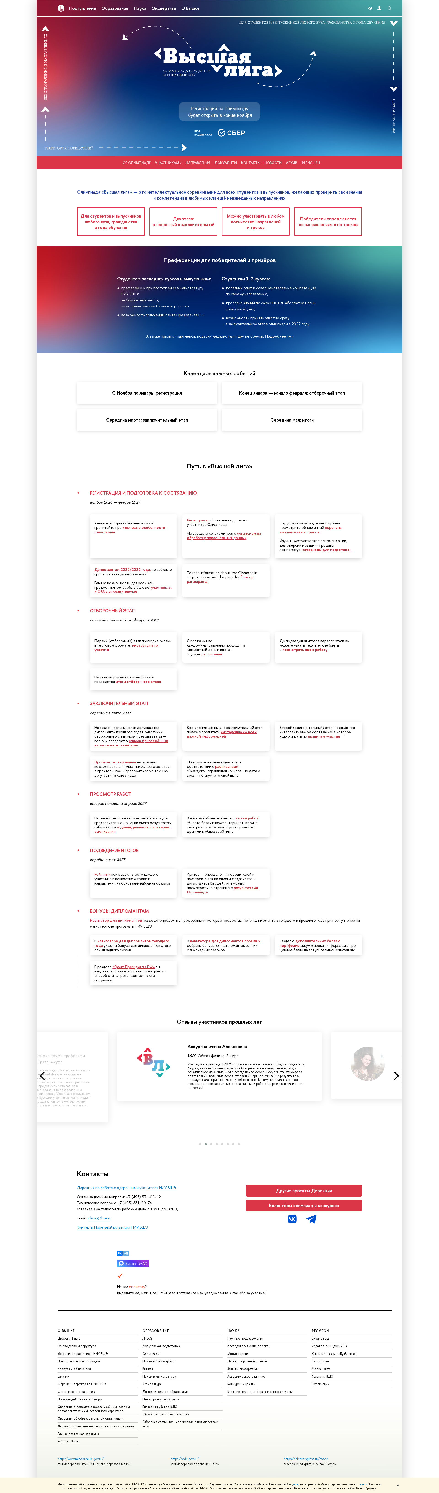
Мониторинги (237, 1353)
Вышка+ (148, 1369)
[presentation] (42, 1076)
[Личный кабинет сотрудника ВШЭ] (379, 8)
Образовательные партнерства (165, 1414)
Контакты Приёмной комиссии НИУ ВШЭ (112, 1227)
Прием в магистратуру (159, 1376)
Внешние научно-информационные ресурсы (259, 1391)
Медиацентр (321, 1369)
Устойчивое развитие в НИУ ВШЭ (83, 1353)
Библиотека (320, 1338)
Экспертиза (164, 8)
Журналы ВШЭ (322, 1376)
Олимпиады (151, 1353)
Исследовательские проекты (249, 1346)
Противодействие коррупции (80, 1399)
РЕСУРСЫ (320, 1331)
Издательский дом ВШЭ (329, 1346)
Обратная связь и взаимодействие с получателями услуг (180, 1424)
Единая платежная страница (78, 1433)
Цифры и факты (69, 1338)
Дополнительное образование (165, 1391)
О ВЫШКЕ (66, 1331)
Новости (273, 162)
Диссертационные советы (247, 1361)
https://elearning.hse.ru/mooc (306, 1459)
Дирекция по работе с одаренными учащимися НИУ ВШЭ (126, 1187)
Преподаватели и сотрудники (80, 1361)
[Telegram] (126, 1253)
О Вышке (190, 8)
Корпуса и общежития (74, 1369)
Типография (320, 1361)
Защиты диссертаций (243, 1369)
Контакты (250, 162)
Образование (115, 8)
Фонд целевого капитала (76, 1391)
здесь (295, 1484)
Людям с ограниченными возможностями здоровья (96, 1426)
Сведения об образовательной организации (90, 1418)
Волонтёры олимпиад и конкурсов (304, 1205)
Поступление (82, 8)
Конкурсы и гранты (241, 1384)
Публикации (320, 1384)
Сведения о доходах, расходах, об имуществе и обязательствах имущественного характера (94, 1408)
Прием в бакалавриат (158, 1361)
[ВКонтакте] (120, 1253)
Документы (225, 162)
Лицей (147, 1338)
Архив (291, 162)
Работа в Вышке (69, 1441)
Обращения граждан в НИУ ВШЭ (82, 1384)
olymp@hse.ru (99, 1218)
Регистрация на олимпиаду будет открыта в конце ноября (220, 111)
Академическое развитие (246, 1376)
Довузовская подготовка (161, 1346)
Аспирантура (152, 1384)
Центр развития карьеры (160, 1399)
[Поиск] (389, 8)
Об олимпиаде (137, 162)
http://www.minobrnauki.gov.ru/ (81, 1459)
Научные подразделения (245, 1338)
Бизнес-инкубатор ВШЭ (159, 1406)
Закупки (63, 1376)
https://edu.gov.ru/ (185, 1459)
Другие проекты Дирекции (304, 1190)
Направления (198, 162)
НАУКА (233, 1331)
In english (310, 162)
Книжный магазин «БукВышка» (334, 1353)
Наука (140, 8)
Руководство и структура (77, 1346)
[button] (200, 1144)
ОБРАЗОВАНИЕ (155, 1331)
